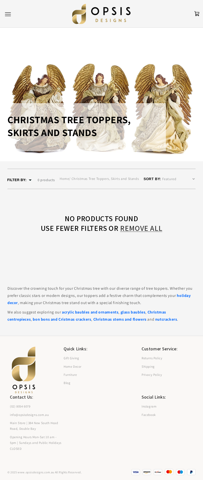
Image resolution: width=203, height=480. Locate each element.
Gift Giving (71, 358)
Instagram (149, 406)
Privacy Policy (152, 375)
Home (64, 178)
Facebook (149, 415)
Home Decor (72, 366)
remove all (141, 228)
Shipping (148, 366)
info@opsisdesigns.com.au (29, 415)
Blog (67, 383)
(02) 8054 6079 (20, 406)
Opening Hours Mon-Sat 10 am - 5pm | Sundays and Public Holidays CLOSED (35, 443)
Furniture (70, 375)
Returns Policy (152, 358)
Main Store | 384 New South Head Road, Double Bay (34, 426)
